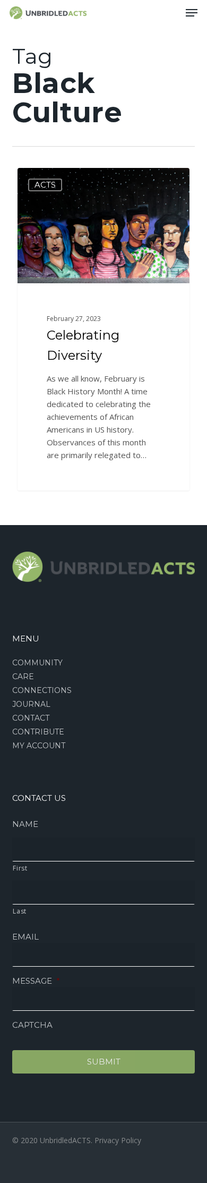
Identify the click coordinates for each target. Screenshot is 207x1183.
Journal (31, 704)
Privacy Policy (117, 1140)
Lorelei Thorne (61, 179)
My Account (38, 745)
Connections (42, 690)
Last (20, 911)
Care (23, 676)
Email (25, 937)
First (20, 868)
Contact (30, 718)
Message (36, 981)
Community (37, 662)
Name (25, 824)
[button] (191, 12)
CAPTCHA (32, 1025)
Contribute (38, 732)
